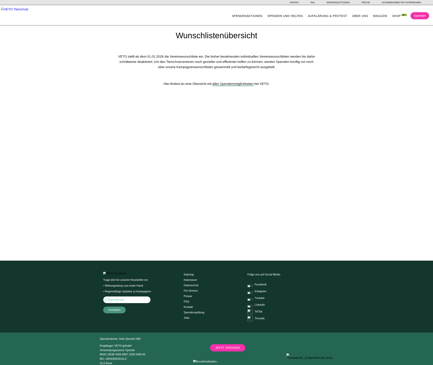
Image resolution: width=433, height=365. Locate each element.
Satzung (189, 274)
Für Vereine (191, 290)
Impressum (190, 279)
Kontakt (294, 2)
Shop (396, 16)
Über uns (360, 16)
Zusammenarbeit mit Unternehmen (401, 2)
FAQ (313, 2)
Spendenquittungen (338, 2)
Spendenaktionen (247, 16)
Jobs (186, 317)
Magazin (380, 16)
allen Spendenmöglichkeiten (233, 84)
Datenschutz (191, 285)
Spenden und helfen (285, 16)
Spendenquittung (194, 312)
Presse (366, 2)
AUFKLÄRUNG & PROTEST (327, 16)
